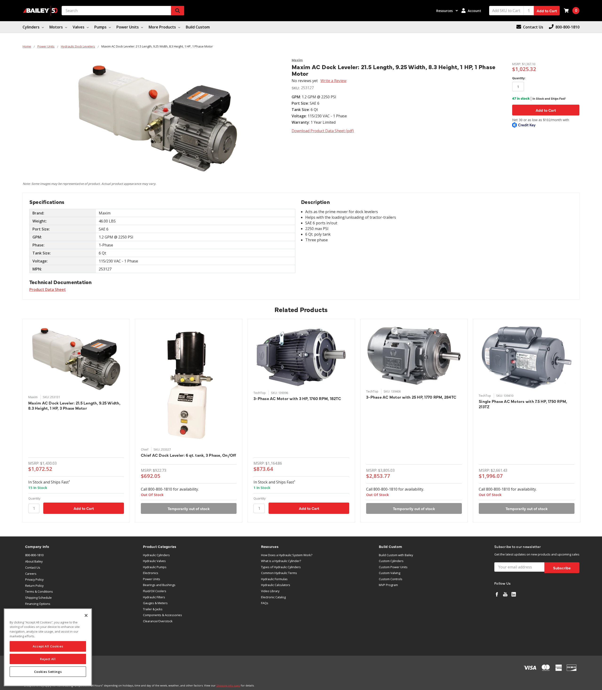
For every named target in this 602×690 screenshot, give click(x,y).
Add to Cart (547, 10)
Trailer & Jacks (152, 609)
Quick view (76, 358)
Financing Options (37, 604)
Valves (79, 27)
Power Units (128, 27)
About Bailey (34, 561)
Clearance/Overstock (158, 621)
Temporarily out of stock (189, 508)
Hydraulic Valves (154, 561)
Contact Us (32, 567)
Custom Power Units (393, 567)
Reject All (48, 659)
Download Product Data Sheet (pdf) (323, 130)
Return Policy (34, 585)
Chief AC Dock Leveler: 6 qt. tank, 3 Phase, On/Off (188, 455)
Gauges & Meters (155, 603)
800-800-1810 (34, 555)
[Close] (86, 615)
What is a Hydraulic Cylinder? (281, 561)
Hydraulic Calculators (275, 585)
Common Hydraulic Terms (279, 573)
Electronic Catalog (273, 597)
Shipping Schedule (38, 597)
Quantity (34, 498)
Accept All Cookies (48, 646)
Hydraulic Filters (154, 597)
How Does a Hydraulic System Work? (286, 555)
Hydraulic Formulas (274, 579)
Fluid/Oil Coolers (154, 591)
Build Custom (198, 27)
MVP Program (388, 585)
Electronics (150, 573)
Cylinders (31, 27)
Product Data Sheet (47, 289)
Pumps (100, 27)
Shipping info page (228, 685)
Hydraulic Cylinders (156, 555)
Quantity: (518, 78)
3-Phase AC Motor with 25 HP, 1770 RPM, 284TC (411, 397)
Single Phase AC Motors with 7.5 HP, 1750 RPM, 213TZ (523, 403)
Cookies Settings (48, 672)
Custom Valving (389, 573)
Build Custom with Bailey (396, 555)
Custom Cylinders (391, 561)
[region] (48, 647)
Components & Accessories (162, 615)
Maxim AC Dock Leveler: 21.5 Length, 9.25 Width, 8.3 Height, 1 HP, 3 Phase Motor (74, 405)
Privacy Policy (34, 579)
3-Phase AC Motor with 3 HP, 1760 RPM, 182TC (297, 398)
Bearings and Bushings (159, 585)
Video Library (270, 591)
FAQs (264, 603)
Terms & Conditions (39, 591)
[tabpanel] (76, 420)
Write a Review (333, 80)
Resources (445, 10)
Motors (56, 27)
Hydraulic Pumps (154, 567)
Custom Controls (390, 579)
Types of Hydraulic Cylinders (281, 567)
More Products (163, 27)
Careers (30, 573)
